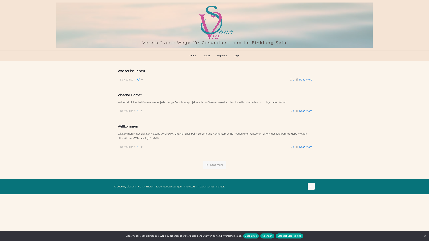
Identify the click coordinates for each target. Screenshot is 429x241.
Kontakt (220, 186)
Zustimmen (251, 235)
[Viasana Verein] (214, 25)
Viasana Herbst (130, 95)
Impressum (190, 186)
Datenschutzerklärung (289, 235)
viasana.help (145, 186)
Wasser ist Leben (131, 71)
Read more (305, 79)
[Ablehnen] (424, 236)
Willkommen (128, 126)
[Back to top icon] (311, 186)
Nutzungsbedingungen (168, 186)
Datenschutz (206, 186)
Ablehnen (267, 235)
